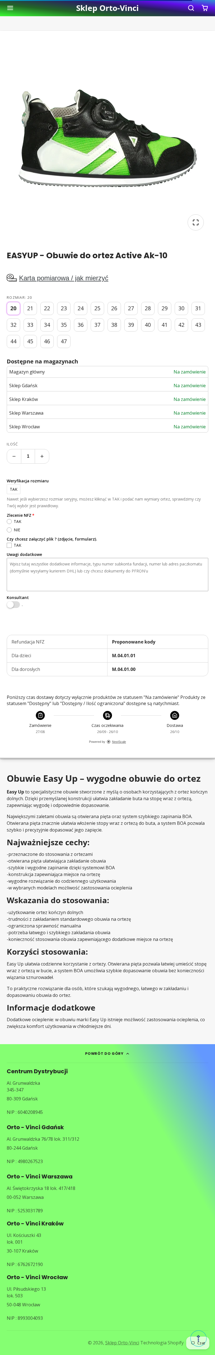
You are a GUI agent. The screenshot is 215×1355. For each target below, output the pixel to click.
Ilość (12, 444)
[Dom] (107, 8)
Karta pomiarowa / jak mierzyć (63, 278)
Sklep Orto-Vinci (122, 1343)
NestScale (119, 741)
